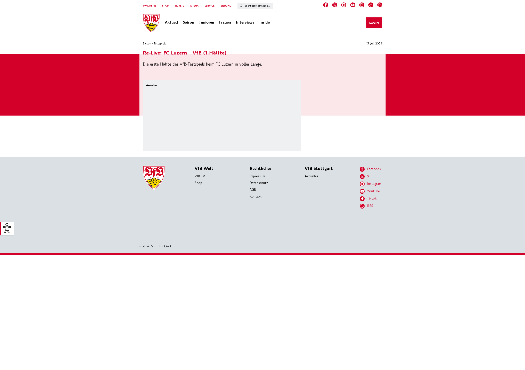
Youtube (373, 191)
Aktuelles (311, 176)
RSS (370, 206)
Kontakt (256, 196)
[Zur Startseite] (151, 24)
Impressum (257, 176)
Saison (147, 43)
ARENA (194, 5)
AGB (253, 189)
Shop (198, 183)
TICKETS (179, 5)
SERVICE (210, 5)
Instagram (374, 184)
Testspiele (160, 43)
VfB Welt (204, 168)
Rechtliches (261, 168)
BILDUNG (226, 5)
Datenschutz (259, 183)
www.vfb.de (149, 5)
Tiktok (372, 198)
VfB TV (200, 176)
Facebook (374, 169)
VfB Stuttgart (319, 168)
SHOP (165, 5)
